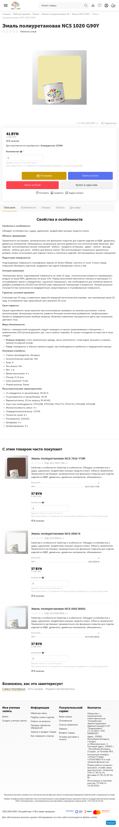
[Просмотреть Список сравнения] (93, 5)
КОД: (78, 123)
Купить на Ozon (90, 175)
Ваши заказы (65, 716)
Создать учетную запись (14, 720)
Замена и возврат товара (43, 732)
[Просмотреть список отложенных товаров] (99, 5)
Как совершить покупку (42, 736)
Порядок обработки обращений (41, 726)
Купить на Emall (32, 185)
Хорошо (111, 822)
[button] (109, 123)
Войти (5, 716)
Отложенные (65, 720)
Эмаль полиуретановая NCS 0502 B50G (58, 608)
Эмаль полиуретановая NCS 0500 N (55, 533)
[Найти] (86, 5)
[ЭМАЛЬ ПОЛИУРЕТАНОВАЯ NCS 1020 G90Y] (59, 77)
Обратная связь (39, 713)
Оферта (63, 728)
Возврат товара (67, 732)
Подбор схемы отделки (42, 717)
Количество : (14, 151)
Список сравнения (68, 724)
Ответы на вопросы (41, 721)
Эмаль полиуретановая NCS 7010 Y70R (58, 458)
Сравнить (59, 193)
